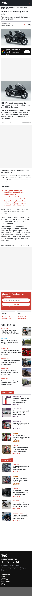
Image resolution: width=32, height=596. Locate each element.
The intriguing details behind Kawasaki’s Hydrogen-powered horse (10, 362)
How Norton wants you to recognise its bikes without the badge (21, 412)
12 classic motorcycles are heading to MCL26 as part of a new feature (11, 352)
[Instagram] (8, 562)
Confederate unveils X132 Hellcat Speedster (6, 318)
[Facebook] (3, 562)
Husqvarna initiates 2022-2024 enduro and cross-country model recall (21, 467)
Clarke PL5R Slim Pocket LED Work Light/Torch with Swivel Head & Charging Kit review (21, 400)
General (4, 348)
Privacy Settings (5, 581)
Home (3, 7)
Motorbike (4, 338)
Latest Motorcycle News (16, 7)
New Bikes (5, 9)
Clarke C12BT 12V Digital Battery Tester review (21, 424)
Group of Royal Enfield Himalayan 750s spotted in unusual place (9, 372)
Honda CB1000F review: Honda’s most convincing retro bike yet (9, 342)
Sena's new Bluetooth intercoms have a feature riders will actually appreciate (21, 517)
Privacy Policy (8, 308)
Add (27, 51)
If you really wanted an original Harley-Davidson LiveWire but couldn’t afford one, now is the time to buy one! (10, 332)
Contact (3, 578)
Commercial (17, 409)
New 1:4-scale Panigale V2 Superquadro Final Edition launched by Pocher (20, 449)
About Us (4, 576)
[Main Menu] (30, 3)
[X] (13, 562)
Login (3, 583)
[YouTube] (18, 562)
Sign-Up (3, 584)
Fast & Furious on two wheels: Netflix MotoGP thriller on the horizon (20, 480)
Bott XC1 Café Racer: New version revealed (23, 318)
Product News (18, 513)
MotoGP (15, 433)
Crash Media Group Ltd (9, 565)
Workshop (16, 396)
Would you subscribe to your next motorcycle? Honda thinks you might (10, 382)
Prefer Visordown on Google (13, 50)
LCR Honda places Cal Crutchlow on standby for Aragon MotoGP (14, 192)
